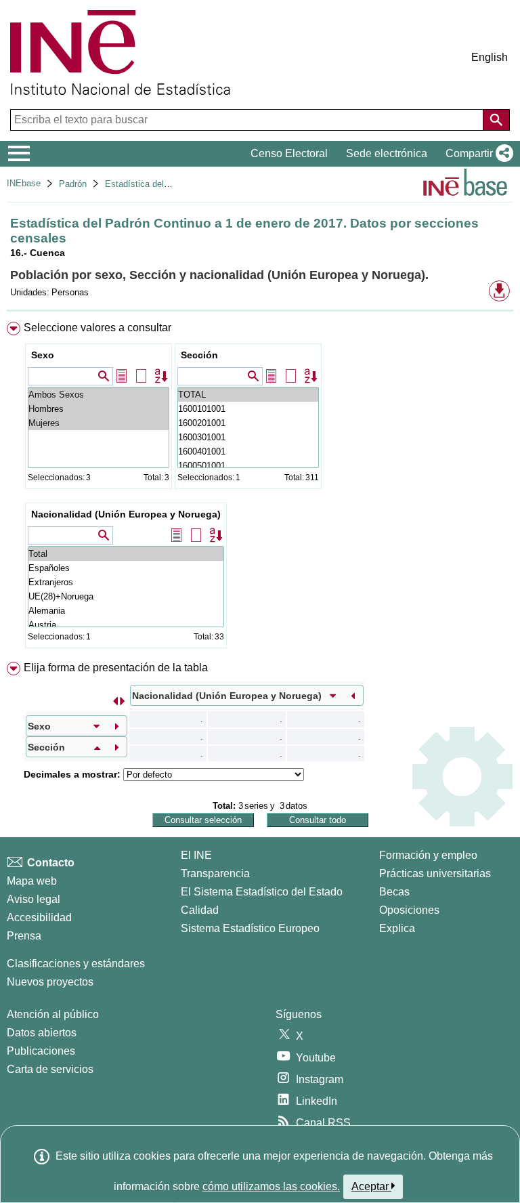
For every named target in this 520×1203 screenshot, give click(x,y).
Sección (199, 355)
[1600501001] (248, 466)
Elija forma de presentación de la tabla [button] (116, 667)
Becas (394, 892)
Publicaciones (41, 1051)
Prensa (24, 936)
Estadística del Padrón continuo (167, 184)
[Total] (125, 554)
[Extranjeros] (125, 582)
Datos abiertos (42, 1032)
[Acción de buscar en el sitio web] (496, 120)
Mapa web (32, 881)
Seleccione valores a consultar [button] (97, 327)
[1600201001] (248, 423)
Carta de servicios (50, 1069)
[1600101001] (248, 409)
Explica (397, 928)
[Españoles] (125, 568)
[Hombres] (98, 409)
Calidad (200, 910)
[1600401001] (248, 451)
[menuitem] (260, 487)
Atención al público (53, 1014)
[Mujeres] (98, 423)
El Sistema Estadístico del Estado (262, 892)
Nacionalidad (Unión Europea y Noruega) (126, 514)
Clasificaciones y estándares (76, 963)
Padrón (73, 184)
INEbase (24, 183)
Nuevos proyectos (50, 982)
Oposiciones (409, 910)
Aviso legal (33, 899)
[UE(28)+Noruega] (125, 596)
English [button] (489, 57)
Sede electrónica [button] (386, 153)
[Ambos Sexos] (98, 394)
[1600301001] (248, 437)
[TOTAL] (248, 394)
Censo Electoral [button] (289, 153)
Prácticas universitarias (435, 873)
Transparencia (215, 873)
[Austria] (125, 625)
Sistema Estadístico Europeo (250, 928)
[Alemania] (125, 611)
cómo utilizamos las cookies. (271, 1186)
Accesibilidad (39, 917)
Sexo (42, 355)
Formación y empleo (428, 855)
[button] (476, 154)
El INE (196, 855)
